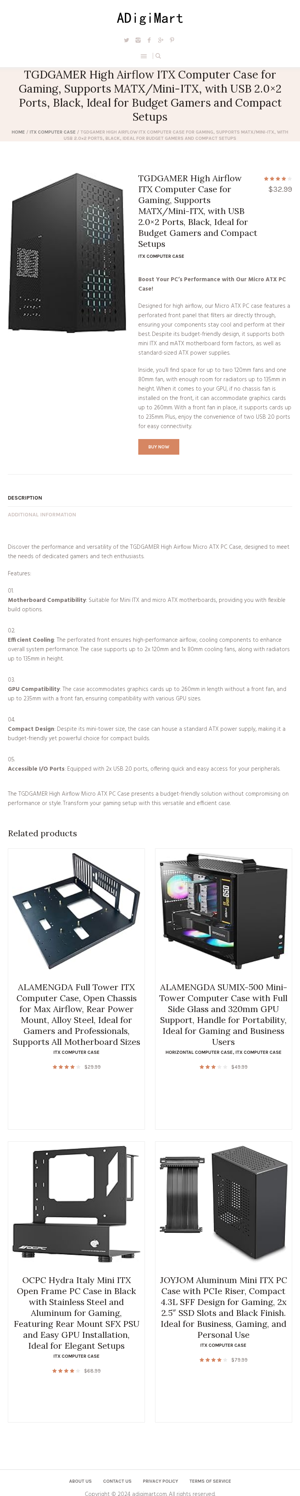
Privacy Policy (160, 1481)
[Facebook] (149, 40)
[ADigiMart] (150, 17)
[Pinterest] (172, 40)
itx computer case (53, 132)
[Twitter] (126, 40)
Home (18, 132)
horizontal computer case (199, 1052)
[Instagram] (138, 40)
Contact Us (117, 1481)
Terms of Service (210, 1481)
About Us (80, 1481)
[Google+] (160, 40)
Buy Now (158, 447)
